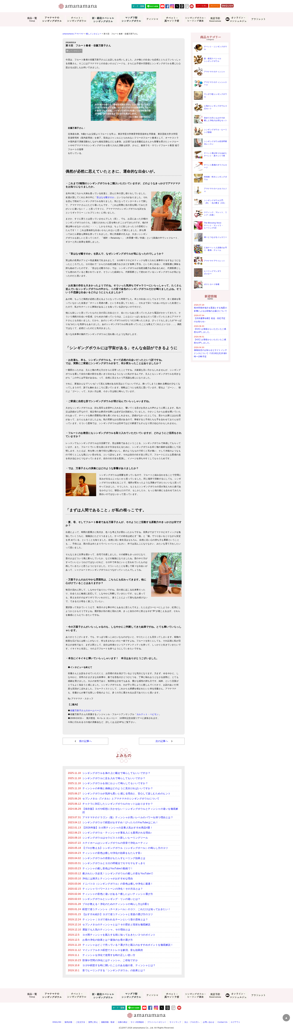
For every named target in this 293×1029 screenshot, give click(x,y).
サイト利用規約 (137, 1022)
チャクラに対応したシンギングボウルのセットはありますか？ (117, 803)
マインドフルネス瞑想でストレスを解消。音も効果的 (112, 950)
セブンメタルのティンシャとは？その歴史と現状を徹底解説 (116, 924)
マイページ (215, 6)
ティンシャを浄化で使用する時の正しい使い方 (108, 955)
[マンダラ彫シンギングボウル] (131, 19)
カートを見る (202, 6)
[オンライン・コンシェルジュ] (236, 19)
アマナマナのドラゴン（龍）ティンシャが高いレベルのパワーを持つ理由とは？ (127, 817)
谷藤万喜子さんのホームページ (85, 710)
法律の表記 (122, 1022)
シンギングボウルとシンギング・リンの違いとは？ (111, 899)
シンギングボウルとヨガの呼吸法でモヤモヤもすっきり (113, 863)
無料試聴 (68, 1022)
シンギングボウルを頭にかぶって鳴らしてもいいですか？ (115, 783)
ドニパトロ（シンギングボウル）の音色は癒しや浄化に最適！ (117, 883)
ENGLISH (57, 1022)
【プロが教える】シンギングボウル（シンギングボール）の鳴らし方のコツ (125, 848)
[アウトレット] (258, 19)
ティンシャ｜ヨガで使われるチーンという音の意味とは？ (115, 919)
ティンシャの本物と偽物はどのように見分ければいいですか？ (117, 788)
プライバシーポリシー (156, 1022)
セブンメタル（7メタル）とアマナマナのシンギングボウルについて (120, 798)
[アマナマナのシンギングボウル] (52, 19)
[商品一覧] (32, 19)
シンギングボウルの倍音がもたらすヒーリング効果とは (113, 858)
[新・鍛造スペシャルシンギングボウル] (103, 19)
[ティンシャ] (152, 19)
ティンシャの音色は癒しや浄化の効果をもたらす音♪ (112, 853)
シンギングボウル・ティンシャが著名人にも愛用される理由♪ (117, 832)
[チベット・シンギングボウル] (76, 19)
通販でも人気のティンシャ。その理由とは (106, 929)
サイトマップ (175, 1022)
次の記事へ (162, 741)
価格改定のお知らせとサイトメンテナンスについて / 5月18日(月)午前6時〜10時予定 (210, 353)
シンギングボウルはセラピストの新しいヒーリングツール (115, 837)
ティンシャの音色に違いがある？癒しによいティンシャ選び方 (117, 894)
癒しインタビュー (74, 51)
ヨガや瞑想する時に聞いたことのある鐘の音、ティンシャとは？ (119, 965)
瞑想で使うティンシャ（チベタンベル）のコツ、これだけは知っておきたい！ (126, 909)
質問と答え (93, 1022)
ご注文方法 (80, 1022)
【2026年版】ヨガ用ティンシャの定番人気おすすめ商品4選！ (117, 827)
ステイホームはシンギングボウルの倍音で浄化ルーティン (115, 843)
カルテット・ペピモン (148, 714)
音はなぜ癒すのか (105, 197)
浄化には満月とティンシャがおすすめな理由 (107, 878)
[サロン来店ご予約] (215, 19)
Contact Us (223, 1022)
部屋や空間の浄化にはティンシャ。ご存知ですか (110, 960)
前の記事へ (85, 741)
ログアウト (235, 1022)
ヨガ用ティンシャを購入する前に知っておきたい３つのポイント (119, 934)
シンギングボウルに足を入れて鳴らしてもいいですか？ (113, 778)
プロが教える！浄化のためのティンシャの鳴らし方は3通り (115, 904)
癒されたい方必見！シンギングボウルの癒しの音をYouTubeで (117, 873)
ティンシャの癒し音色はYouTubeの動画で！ (107, 868)
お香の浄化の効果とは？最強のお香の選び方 (107, 940)
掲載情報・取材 (108, 1022)
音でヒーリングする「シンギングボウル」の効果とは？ (113, 970)
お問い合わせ (208, 1022)
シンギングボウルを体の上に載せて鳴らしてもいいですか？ (116, 773)
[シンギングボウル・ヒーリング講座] (195, 19)
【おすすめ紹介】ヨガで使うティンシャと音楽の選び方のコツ (117, 914)
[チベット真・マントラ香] (171, 19)
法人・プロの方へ (192, 1022)
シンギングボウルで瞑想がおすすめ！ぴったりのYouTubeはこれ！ (120, 822)
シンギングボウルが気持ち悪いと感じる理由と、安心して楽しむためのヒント (126, 793)
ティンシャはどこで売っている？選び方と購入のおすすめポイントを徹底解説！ (127, 945)
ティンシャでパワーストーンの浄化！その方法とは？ (112, 888)
